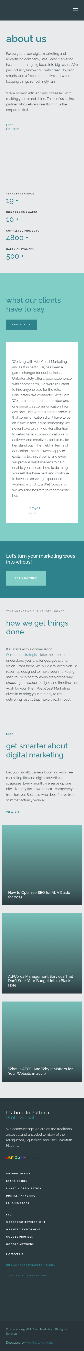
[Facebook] (7, 1285)
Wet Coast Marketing (40, 1342)
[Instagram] (13, 1285)
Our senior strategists (22, 655)
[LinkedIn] (18, 1285)
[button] (17, 531)
